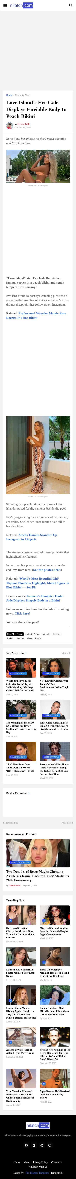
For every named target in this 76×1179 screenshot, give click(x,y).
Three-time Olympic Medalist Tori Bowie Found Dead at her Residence (54, 972)
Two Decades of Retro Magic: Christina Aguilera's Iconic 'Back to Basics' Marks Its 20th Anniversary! (37, 876)
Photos (38, 638)
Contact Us (56, 1162)
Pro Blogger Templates (37, 1173)
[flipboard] (34, 1145)
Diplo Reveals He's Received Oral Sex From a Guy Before (55, 1094)
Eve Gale (45, 634)
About (26, 1162)
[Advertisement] (38, 49)
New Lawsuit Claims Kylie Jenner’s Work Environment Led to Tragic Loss (54, 686)
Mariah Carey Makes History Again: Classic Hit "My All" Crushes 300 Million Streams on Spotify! (21, 1013)
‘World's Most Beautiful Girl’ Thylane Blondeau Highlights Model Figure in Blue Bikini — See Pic (37, 583)
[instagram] (50, 1145)
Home (9, 95)
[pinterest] (42, 1145)
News (29, 638)
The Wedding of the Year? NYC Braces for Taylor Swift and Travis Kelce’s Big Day (21, 727)
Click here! (22, 613)
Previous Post (11, 822)
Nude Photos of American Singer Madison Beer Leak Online (20, 972)
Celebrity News (22, 95)
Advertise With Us (38, 1166)
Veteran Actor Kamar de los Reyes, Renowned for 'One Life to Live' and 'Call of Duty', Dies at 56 (55, 1054)
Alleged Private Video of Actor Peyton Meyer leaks (20, 1051)
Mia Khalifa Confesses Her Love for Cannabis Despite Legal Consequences (54, 931)
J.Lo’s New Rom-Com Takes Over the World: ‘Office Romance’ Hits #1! (20, 767)
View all (66, 653)
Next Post (66, 822)
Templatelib (57, 1173)
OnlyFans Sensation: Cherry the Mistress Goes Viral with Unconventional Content (20, 933)
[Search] (71, 5)
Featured (20, 638)
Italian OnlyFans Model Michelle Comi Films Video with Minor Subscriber (54, 1011)
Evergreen (56, 634)
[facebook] (26, 1145)
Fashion (10, 638)
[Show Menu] (5, 5)
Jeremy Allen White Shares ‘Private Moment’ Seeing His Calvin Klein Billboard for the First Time (54, 769)
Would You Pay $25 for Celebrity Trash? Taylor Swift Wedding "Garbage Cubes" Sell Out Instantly (20, 686)
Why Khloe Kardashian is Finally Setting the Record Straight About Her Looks (54, 725)
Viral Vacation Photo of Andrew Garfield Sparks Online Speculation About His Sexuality (20, 1096)
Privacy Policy (40, 1162)
